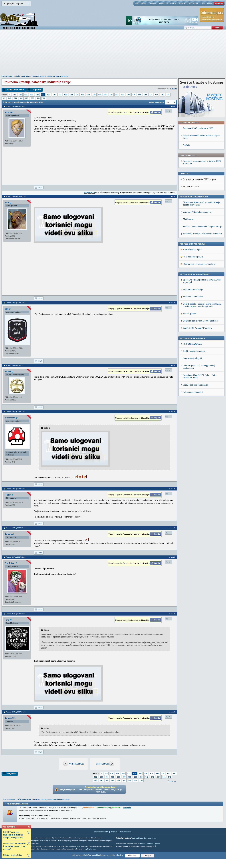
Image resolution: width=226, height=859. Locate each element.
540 (134, 95)
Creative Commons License (149, 843)
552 (32, 98)
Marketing (219, 3)
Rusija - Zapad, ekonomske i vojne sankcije (202, 226)
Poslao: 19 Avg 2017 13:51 (16, 411)
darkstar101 (10, 718)
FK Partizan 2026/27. (192, 344)
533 (94, 95)
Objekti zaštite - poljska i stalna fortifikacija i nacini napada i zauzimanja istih (202, 305)
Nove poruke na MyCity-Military (195, 274)
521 (25, 95)
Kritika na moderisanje (193, 289)
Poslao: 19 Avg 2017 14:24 (16, 489)
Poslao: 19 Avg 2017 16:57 (16, 528)
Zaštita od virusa (150, 838)
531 (82, 95)
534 (99, 95)
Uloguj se (152, 3)
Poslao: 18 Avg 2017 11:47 (15, 106)
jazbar (7, 309)
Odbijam (147, 855)
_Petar (8, 495)
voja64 (8, 371)
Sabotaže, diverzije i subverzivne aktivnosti (202, 234)
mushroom (10, 418)
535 (105, 95)
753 (43, 98)
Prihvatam (132, 855)
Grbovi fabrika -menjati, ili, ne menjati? (14, 846)
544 (156, 95)
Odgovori (36, 89)
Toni (7, 620)
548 (9, 98)
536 (111, 95)
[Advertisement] (113, 54)
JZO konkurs (188, 219)
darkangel (9, 534)
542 (145, 95)
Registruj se (163, 3)
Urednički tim (125, 831)
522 (31, 95)
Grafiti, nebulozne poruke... (195, 351)
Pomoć (209, 3)
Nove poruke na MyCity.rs (192, 338)
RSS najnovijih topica (192, 249)
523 (37, 95)
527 (60, 95)
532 (88, 95)
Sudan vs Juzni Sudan (193, 297)
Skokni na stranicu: (157, 102)
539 (128, 95)
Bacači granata (189, 313)
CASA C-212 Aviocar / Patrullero (197, 328)
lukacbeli (9, 112)
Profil (40, 187)
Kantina (173, 3)
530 (77, 95)
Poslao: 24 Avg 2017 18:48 (16, 557)
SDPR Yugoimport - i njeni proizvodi (13, 835)
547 (4, 98)
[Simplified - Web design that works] (156, 846)
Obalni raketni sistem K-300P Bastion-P (200, 321)
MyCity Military (140, 3)
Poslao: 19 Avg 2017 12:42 (16, 303)
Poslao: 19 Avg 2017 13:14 (16, 365)
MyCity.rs (139, 838)
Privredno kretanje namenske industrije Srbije (50, 76)
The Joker (9, 563)
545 (162, 95)
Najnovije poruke (101, 831)
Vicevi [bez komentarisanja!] (195, 385)
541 (139, 95)
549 (15, 98)
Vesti (133, 838)
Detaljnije (127, 807)
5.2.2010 (173, 89)
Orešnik (186, 145)
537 (116, 95)
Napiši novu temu (15, 89)
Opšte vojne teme (22, 76)
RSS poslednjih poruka (193, 257)
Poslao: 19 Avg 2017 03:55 (16, 196)
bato (7, 202)
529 (71, 95)
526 (54, 95)
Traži (202, 3)
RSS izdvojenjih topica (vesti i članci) (199, 264)
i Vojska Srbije (12, 855)
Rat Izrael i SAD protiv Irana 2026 (198, 128)
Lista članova (193, 3)
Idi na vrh (173, 781)
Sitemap (114, 831)
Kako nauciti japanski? (193, 392)
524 (43, 95)
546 (168, 95)
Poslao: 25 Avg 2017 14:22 (16, 712)
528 (65, 95)
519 (14, 95)
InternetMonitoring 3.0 (192, 358)
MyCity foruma (90, 849)
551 (26, 98)
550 (21, 98)
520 (20, 95)
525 (48, 95)
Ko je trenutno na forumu (17, 804)
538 (122, 95)
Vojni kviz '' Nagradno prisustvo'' (197, 212)
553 (38, 98)
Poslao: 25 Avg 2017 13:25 (16, 614)
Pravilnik (182, 3)
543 (151, 95)
